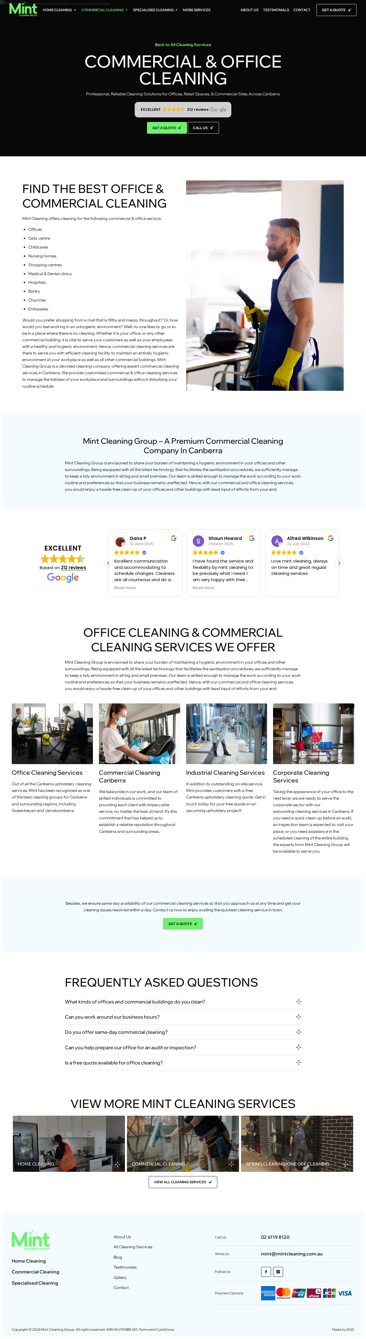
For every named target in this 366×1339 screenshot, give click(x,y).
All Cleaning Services (133, 1246)
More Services (196, 10)
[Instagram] (278, 1272)
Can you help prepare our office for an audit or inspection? (130, 1047)
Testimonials (276, 10)
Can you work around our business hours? (112, 1017)
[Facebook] (266, 1272)
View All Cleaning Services (180, 1182)
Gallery (120, 1277)
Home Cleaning (57, 10)
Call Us (200, 128)
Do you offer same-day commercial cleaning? (116, 1032)
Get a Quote (333, 10)
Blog (118, 1257)
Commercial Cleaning (102, 10)
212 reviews (73, 568)
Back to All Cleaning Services (183, 44)
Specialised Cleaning (153, 10)
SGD (350, 1329)
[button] (183, 109)
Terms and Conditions (156, 1329)
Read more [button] (125, 588)
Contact (302, 10)
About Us (249, 10)
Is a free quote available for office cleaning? (114, 1063)
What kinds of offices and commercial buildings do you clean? (135, 1002)
